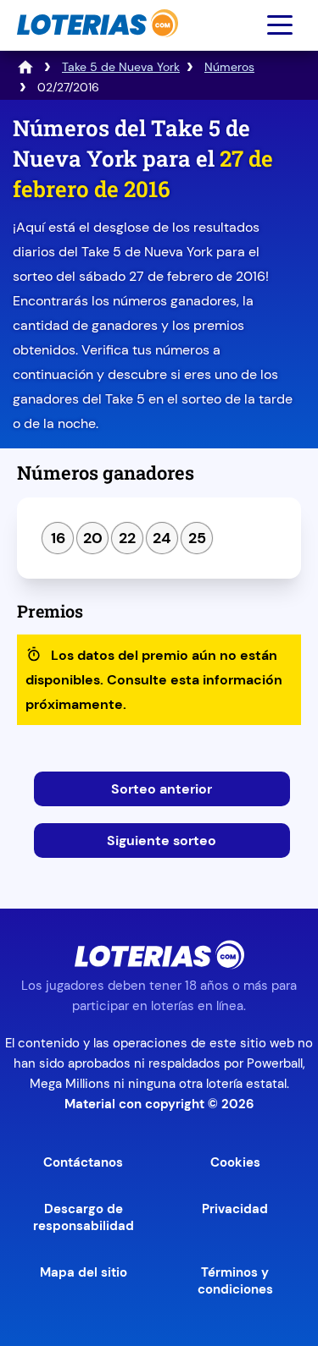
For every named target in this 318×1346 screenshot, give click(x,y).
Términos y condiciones (235, 1281)
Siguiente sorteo (161, 840)
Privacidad (235, 1208)
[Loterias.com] (95, 45)
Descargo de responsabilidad (83, 1217)
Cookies (235, 1162)
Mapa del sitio (83, 1272)
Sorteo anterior (161, 789)
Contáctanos (83, 1162)
